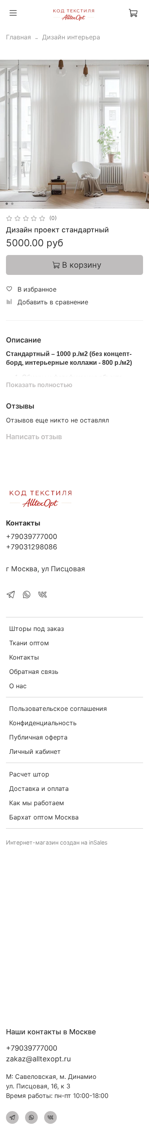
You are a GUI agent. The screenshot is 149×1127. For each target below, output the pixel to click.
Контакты (24, 657)
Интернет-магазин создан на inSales (57, 842)
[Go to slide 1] (6, 203)
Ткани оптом (29, 643)
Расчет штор (29, 774)
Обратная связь (33, 671)
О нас (18, 686)
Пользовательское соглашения (58, 708)
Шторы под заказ (36, 629)
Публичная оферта (38, 737)
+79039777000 (31, 536)
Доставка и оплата (39, 788)
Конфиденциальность (43, 723)
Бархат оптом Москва (44, 817)
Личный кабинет (35, 751)
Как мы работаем (36, 803)
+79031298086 (31, 547)
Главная (18, 37)
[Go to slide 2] (12, 203)
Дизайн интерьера (71, 37)
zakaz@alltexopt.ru (38, 1059)
